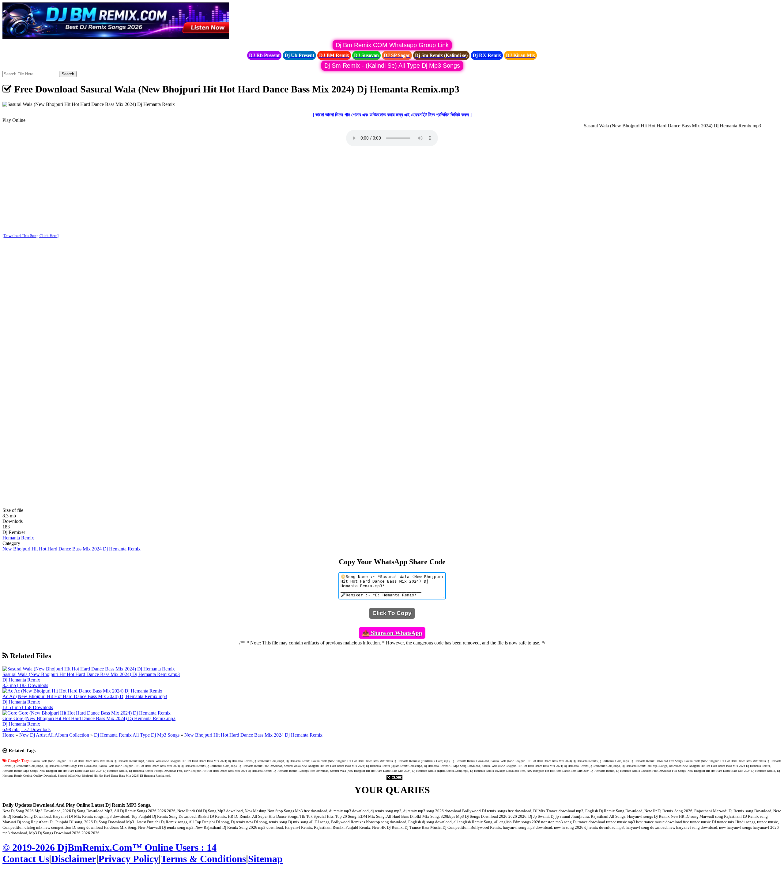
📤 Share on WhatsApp (392, 633)
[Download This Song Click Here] (30, 235)
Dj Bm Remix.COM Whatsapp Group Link (392, 45)
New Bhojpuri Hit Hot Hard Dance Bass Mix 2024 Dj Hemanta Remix (71, 548)
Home (8, 735)
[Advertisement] (392, 190)
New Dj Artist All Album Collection (54, 735)
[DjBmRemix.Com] (115, 37)
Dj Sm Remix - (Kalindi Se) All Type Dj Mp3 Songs (392, 65)
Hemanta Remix (18, 537)
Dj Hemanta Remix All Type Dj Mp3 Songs (136, 735)
